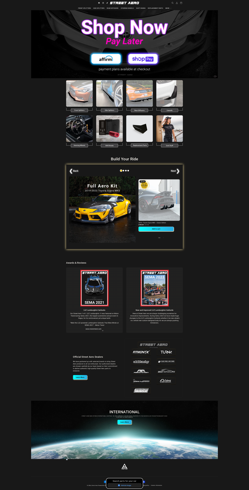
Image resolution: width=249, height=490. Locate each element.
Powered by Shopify (103, 485)
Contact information (156, 485)
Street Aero (95, 485)
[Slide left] (155, 238)
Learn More (80, 377)
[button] (168, 8)
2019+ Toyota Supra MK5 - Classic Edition (152, 222)
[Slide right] (163, 238)
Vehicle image (126, 485)
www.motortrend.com (93, 329)
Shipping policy (145, 485)
